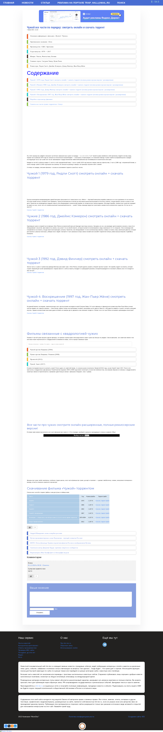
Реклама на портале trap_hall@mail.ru (84, 3)
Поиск (121, 3)
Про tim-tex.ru (65, 643)
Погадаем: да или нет (26, 652)
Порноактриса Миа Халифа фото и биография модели (49, 552)
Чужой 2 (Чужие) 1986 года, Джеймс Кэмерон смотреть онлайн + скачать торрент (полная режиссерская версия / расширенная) (76, 85)
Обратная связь (66, 645)
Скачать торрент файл (102, 500)
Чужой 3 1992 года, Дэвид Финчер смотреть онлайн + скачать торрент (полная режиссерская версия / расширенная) (72, 89)
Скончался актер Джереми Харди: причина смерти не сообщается (54, 548)
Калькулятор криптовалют (28, 645)
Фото (20, 657)
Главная (8, 3)
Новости (27, 3)
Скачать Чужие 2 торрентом (35, 236)
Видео (20, 655)
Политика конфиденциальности (81, 717)
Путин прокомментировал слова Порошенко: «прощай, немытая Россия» (56, 538)
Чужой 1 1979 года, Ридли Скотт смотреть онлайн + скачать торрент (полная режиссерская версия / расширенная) (71, 80)
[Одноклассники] (12, 726)
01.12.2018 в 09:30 (34, 565)
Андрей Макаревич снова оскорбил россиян (46, 533)
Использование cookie (69, 648)
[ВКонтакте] (6, 726)
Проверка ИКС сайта (26, 650)
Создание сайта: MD (136, 717)
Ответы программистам (27, 648)
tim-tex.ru (39, 686)
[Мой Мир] (15, 726)
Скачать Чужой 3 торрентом (35, 272)
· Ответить (45, 565)
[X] (9, 726)
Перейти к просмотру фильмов (41, 99)
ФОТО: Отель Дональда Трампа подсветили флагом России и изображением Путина (60, 543)
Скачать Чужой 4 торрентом (35, 313)
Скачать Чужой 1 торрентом (35, 210)
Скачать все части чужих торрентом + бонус (46, 104)
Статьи (45, 3)
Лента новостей (24, 643)
